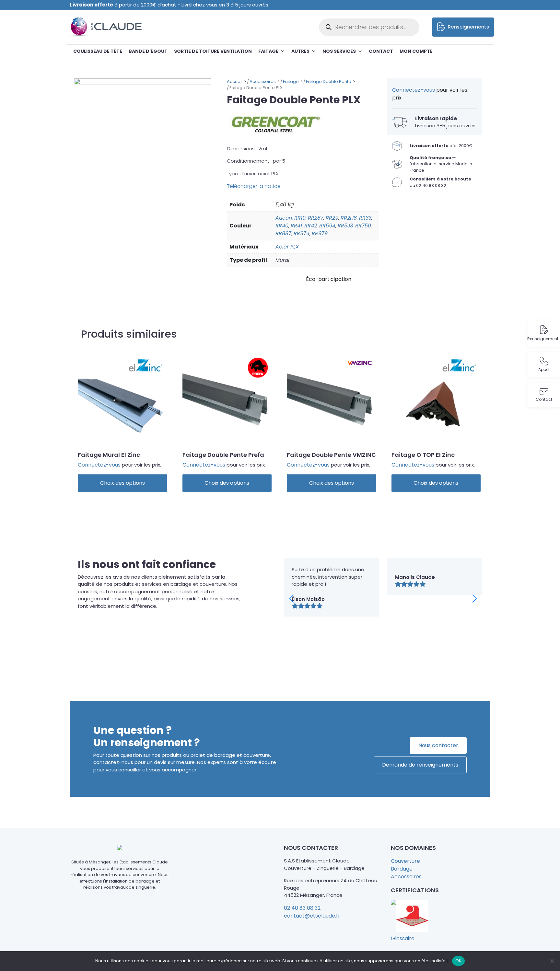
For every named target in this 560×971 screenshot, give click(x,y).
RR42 (310, 225)
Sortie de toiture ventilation (213, 51)
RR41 (296, 225)
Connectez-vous (413, 90)
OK (458, 961)
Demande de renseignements (420, 765)
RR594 (327, 225)
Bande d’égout (148, 51)
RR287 (315, 218)
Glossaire (402, 938)
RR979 (320, 233)
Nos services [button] (339, 51)
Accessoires (406, 876)
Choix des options (122, 483)
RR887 (283, 233)
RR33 (365, 218)
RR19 (300, 218)
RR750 (363, 225)
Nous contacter (438, 745)
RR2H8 (349, 218)
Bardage (402, 869)
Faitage (268, 51)
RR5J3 (345, 225)
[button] (474, 598)
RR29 (332, 218)
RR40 (281, 225)
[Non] (552, 961)
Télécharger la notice (254, 186)
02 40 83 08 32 (302, 908)
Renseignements (468, 26)
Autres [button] (300, 51)
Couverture (405, 861)
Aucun (283, 218)
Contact (381, 51)
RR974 (301, 233)
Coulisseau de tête (97, 51)
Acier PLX (287, 246)
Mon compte (416, 51)
